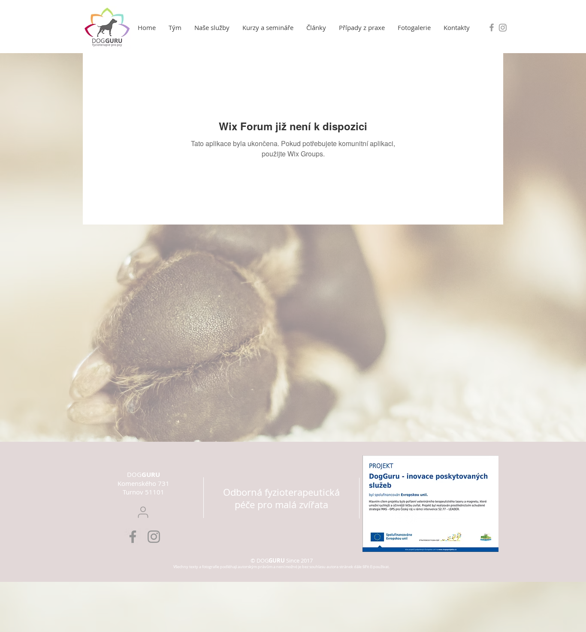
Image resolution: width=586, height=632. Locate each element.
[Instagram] (503, 27)
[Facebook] (132, 536)
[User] (143, 512)
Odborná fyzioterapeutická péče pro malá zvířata (281, 498)
